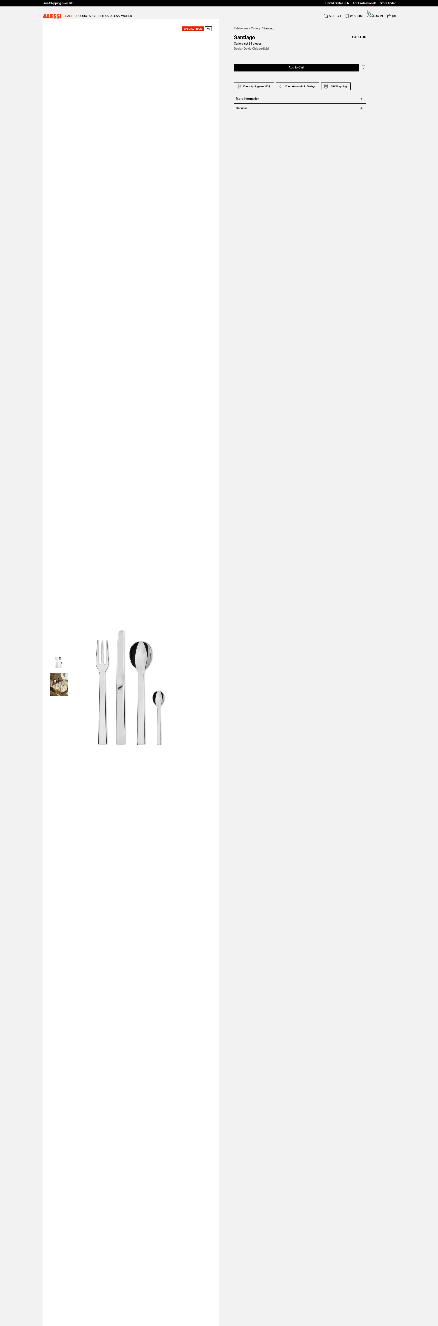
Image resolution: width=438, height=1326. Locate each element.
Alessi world (121, 16)
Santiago (269, 28)
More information (247, 98)
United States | (337, 3)
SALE (69, 16)
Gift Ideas (100, 16)
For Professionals (364, 3)
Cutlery (256, 28)
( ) (394, 16)
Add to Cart (296, 67)
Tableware (241, 28)
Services (241, 108)
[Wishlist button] (363, 67)
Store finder (388, 3)
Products (82, 16)
